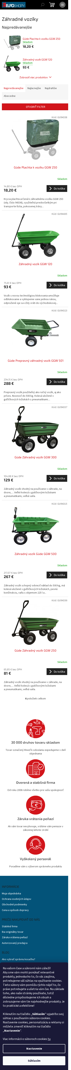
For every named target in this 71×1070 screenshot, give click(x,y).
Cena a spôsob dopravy (15, 910)
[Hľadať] (42, 5)
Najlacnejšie (34, 88)
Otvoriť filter (35, 106)
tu (49, 1039)
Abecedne (10, 96)
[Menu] (62, 5)
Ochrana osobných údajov (16, 899)
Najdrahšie (51, 88)
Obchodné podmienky (14, 904)
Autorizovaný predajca (14, 943)
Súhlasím (34, 1061)
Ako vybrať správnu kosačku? (18, 959)
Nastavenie (34, 1049)
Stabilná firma (9, 926)
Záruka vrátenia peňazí (15, 937)
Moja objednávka (11, 893)
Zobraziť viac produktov (34, 77)
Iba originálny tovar (12, 932)
